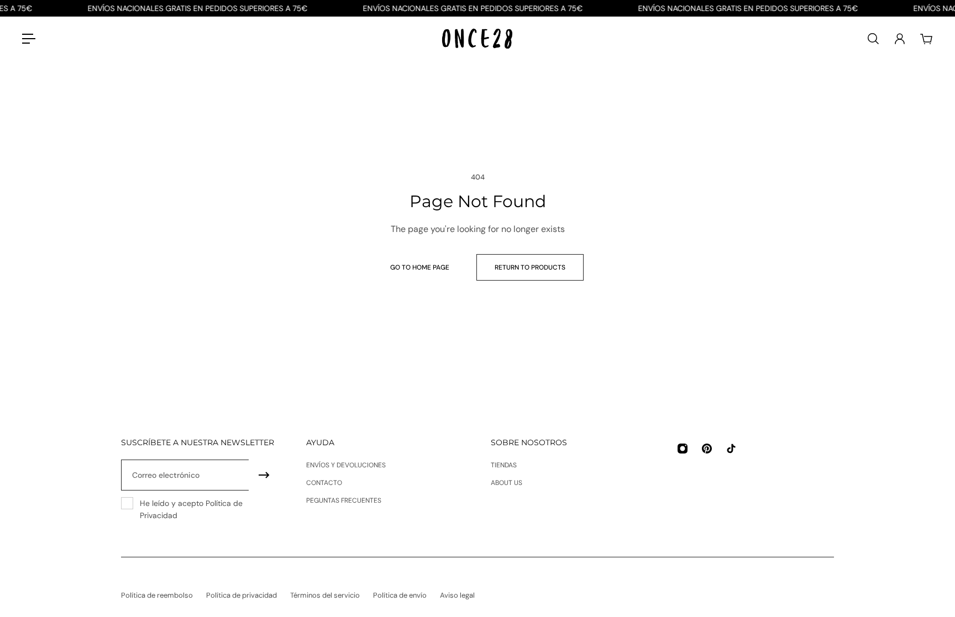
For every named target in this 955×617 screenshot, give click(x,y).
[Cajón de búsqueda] (873, 39)
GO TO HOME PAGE (419, 267)
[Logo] (477, 39)
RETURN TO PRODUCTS (530, 267)
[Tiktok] (731, 448)
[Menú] (29, 38)
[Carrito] (926, 39)
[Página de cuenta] (899, 39)
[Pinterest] (707, 448)
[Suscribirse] (264, 475)
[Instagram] (682, 448)
